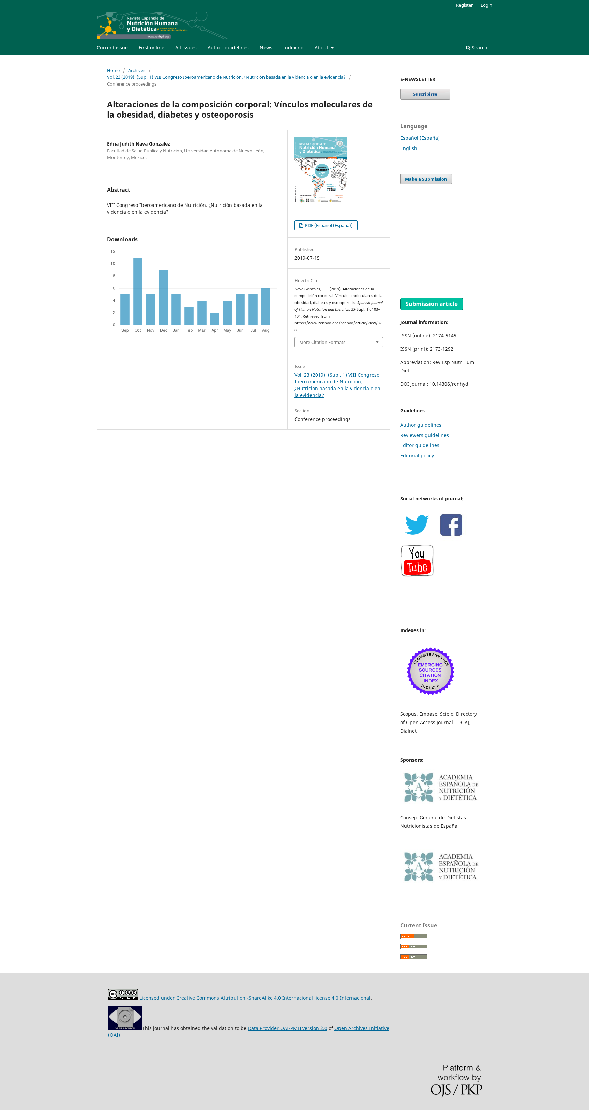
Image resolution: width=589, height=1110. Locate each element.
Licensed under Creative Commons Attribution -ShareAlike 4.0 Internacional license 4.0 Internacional (255, 997)
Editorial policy (417, 455)
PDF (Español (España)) (328, 225)
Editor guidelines (419, 445)
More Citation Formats (322, 342)
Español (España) (420, 138)
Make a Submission (426, 179)
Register (464, 5)
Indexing (293, 47)
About (322, 47)
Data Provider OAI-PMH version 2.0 (287, 1028)
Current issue (112, 47)
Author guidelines (228, 47)
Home (113, 70)
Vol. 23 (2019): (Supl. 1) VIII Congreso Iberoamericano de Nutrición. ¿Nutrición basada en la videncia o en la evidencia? (226, 77)
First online (151, 47)
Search (478, 47)
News (266, 47)
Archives (136, 70)
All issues (186, 47)
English (408, 148)
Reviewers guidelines (424, 435)
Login (486, 5)
